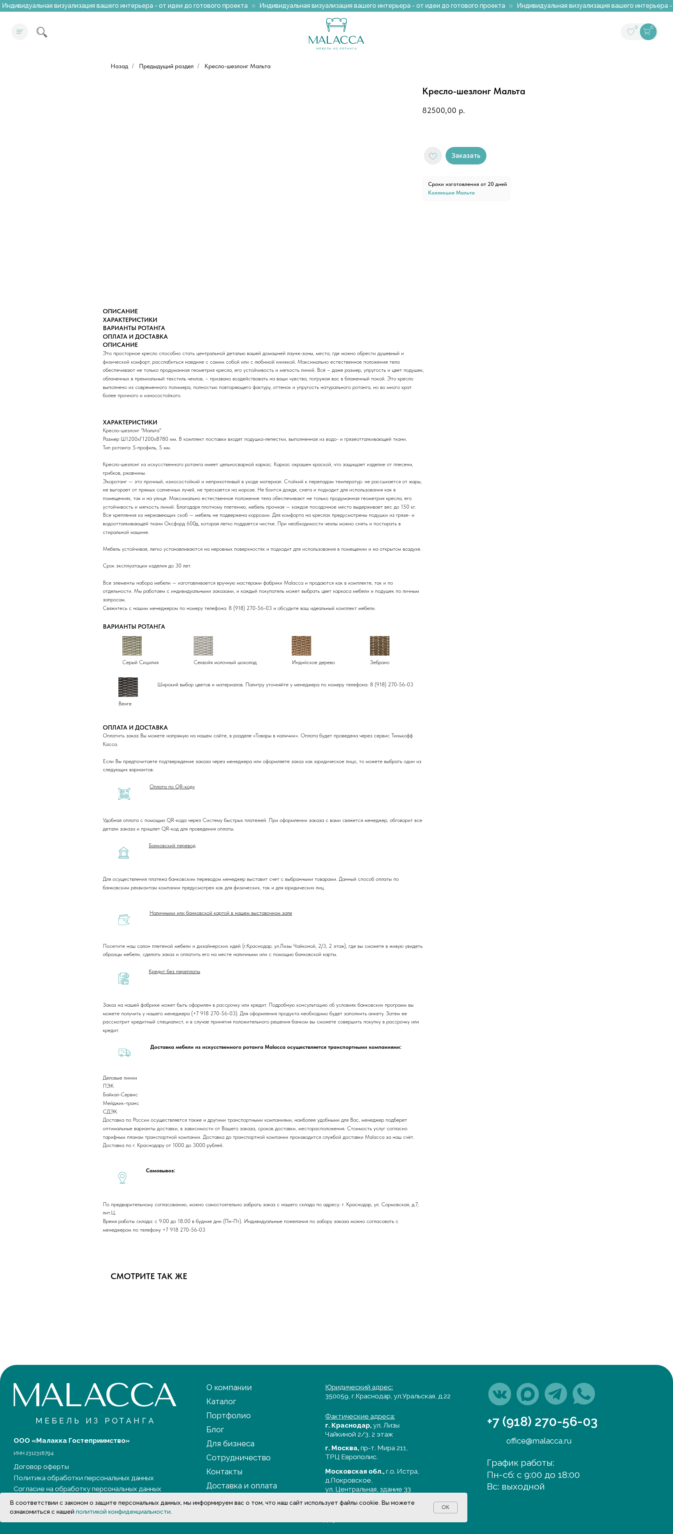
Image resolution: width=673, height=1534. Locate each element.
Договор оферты (41, 1466)
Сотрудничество (238, 1457)
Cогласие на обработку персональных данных (87, 1489)
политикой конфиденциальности (123, 1511)
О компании (229, 1387)
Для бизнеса (230, 1443)
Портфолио (228, 1415)
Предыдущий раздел (166, 66)
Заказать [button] (466, 155)
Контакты (224, 1471)
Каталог (221, 1401)
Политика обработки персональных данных (84, 1478)
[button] (19, 31)
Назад (119, 66)
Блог (215, 1429)
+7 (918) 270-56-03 (542, 1421)
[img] (499, 1394)
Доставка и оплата (241, 1485)
